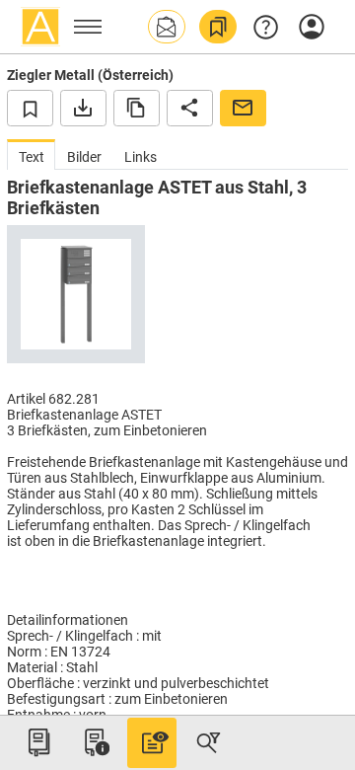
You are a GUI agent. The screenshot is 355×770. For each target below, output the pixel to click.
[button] (166, 26)
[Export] (83, 107)
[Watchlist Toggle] (30, 107)
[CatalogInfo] (94, 742)
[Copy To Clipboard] (136, 107)
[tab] (31, 154)
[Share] (190, 107)
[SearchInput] (208, 742)
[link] (218, 26)
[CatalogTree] (38, 742)
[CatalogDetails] (152, 742)
